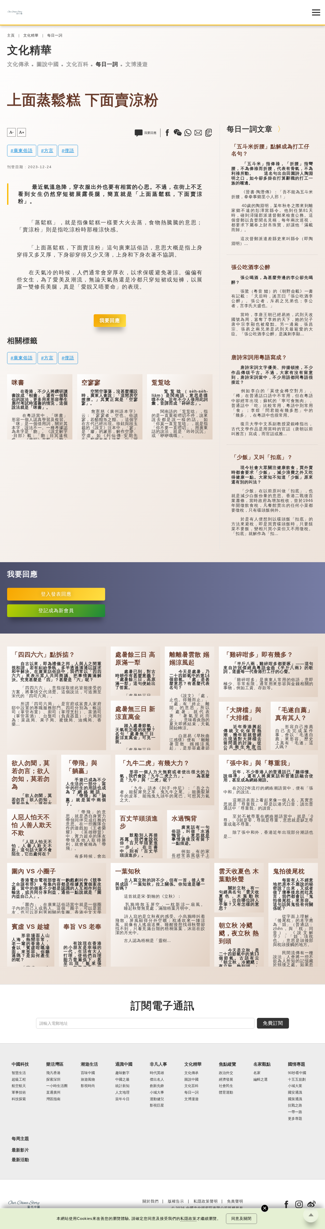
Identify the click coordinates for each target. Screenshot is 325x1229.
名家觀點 (262, 1064)
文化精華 (31, 35)
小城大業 (295, 1086)
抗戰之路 (295, 1105)
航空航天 (19, 1086)
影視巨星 (157, 1105)
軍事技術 (19, 1092)
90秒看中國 (297, 1073)
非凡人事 (158, 1064)
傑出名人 (157, 1079)
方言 (49, 150)
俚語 (69, 150)
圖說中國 (48, 64)
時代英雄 (157, 1073)
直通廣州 (53, 1092)
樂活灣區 (54, 1064)
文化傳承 (18, 64)
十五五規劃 (297, 1079)
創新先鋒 (157, 1086)
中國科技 (20, 1064)
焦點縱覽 (227, 1064)
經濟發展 (226, 1079)
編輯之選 (260, 1079)
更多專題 (295, 1119)
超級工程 (19, 1079)
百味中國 (88, 1073)
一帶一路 (295, 1112)
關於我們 (150, 1201)
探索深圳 (53, 1079)
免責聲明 (235, 1201)
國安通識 (295, 1092)
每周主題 (20, 1138)
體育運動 (226, 1092)
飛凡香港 (53, 1073)
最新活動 (20, 1160)
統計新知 (122, 1086)
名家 (257, 1073)
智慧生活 (19, 1073)
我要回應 (110, 320)
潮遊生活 (89, 1064)
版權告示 (176, 1201)
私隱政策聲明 (205, 1201)
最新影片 (20, 1150)
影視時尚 (88, 1086)
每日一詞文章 (249, 129)
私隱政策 (188, 1219)
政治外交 (226, 1073)
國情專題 (296, 1064)
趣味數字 (122, 1073)
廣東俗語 (23, 150)
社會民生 (226, 1086)
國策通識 (295, 1099)
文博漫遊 (136, 64)
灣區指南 (53, 1099)
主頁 (11, 35)
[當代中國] (149, 12)
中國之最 (122, 1079)
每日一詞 (54, 35)
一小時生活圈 (57, 1086)
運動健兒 (157, 1099)
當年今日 (122, 1099)
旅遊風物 (88, 1079)
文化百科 (77, 64)
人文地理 (122, 1092)
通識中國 (124, 1064)
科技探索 (19, 1099)
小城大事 (157, 1092)
